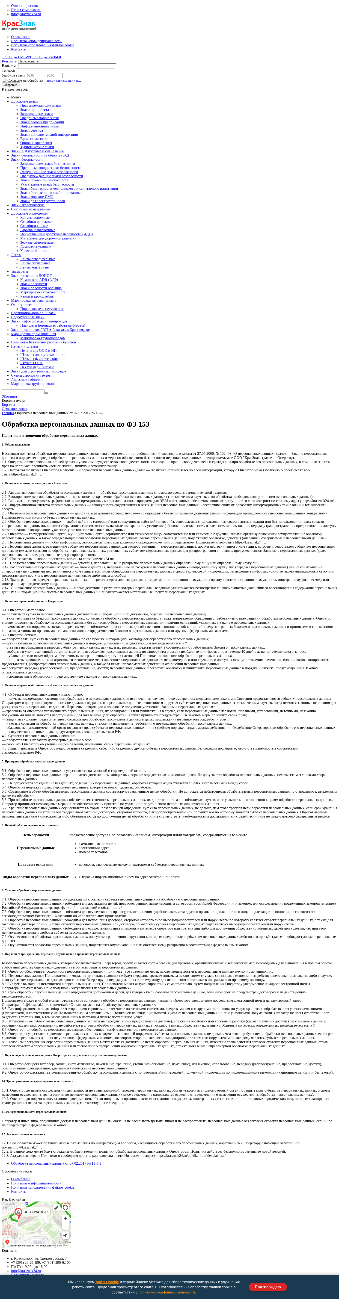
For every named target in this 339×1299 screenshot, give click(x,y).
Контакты (9, 61)
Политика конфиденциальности (36, 1183)
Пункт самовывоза (26, 10)
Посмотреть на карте (27, 1275)
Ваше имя (9, 66)
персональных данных (62, 80)
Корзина (8, 405)
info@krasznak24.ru (26, 14)
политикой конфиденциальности (166, 1292)
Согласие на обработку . (44, 80)
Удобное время (13, 75)
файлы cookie (107, 1282)
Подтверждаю (268, 1287)
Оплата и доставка (25, 6)
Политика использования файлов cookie (42, 1187)
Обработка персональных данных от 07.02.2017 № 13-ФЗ (56, 1163)
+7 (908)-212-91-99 (16, 57)
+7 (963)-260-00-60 (46, 57)
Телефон (8, 70)
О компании (20, 1179)
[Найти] (46, 393)
